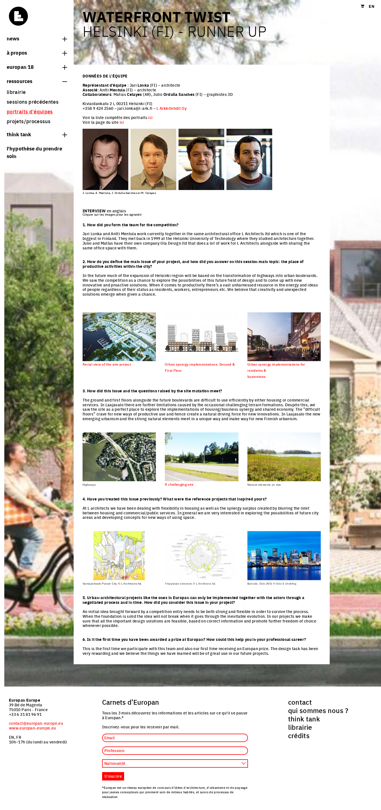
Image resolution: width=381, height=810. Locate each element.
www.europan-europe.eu (32, 728)
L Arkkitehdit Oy (171, 108)
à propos (17, 52)
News (13, 38)
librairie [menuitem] (16, 91)
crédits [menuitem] (299, 735)
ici (150, 117)
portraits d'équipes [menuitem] (30, 111)
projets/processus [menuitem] (28, 121)
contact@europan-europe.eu (36, 723)
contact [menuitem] (300, 702)
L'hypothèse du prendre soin (34, 152)
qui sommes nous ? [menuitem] (318, 710)
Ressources (19, 80)
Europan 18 (20, 66)
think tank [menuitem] (304, 718)
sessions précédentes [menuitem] (33, 101)
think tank (19, 134)
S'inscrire (113, 776)
